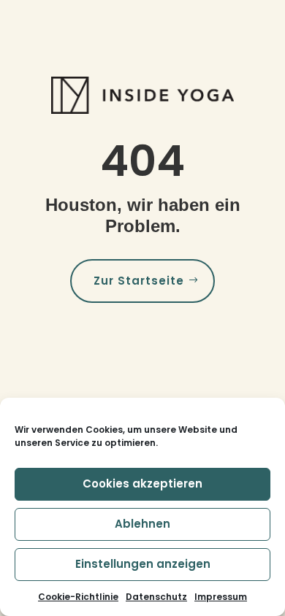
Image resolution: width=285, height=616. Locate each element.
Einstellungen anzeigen (142, 563)
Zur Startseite (139, 280)
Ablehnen (142, 523)
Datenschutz (156, 596)
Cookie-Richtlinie (78, 596)
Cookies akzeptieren (142, 483)
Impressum (220, 596)
